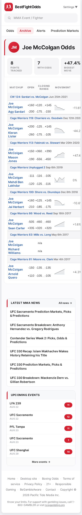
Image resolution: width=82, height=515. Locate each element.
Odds (10, 31)
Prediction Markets (65, 31)
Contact (51, 489)
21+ (48, 484)
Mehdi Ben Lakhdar (15, 183)
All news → (65, 302)
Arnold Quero (13, 275)
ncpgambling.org (55, 505)
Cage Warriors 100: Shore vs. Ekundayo (35, 192)
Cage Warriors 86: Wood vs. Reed (31, 213)
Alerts (41, 31)
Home (11, 478)
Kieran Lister (12, 134)
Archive (25, 31)
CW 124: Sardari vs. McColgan (29, 96)
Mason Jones (13, 159)
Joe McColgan (15, 105)
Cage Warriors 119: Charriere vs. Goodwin (36, 118)
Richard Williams (14, 251)
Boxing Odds (50, 478)
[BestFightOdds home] (8, 7)
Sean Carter (16, 228)
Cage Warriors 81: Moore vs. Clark (31, 259)
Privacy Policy (33, 484)
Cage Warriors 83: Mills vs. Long (30, 234)
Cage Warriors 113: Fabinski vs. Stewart (35, 142)
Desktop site (28, 478)
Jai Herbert (16, 207)
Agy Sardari (16, 111)
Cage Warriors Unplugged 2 (27, 167)
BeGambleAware (30, 489)
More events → (41, 461)
